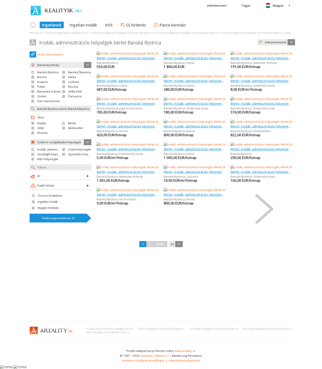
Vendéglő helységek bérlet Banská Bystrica (215, 328)
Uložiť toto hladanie (50, 54)
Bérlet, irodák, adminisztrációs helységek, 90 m (128, 103)
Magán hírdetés (48, 208)
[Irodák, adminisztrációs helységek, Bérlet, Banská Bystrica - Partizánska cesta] (148, 144)
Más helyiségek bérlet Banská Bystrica (108, 332)
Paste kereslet (172, 25)
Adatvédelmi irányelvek (184, 360)
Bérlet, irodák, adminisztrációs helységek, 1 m (261, 81)
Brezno (42, 77)
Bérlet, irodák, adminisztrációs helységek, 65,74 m (261, 126)
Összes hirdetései (50, 196)
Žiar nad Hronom (48, 101)
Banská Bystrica (47, 72)
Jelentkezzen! (217, 5)
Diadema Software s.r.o (156, 356)
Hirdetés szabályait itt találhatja (143, 360)
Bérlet (72, 123)
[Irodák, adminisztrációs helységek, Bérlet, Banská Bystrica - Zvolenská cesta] (214, 99)
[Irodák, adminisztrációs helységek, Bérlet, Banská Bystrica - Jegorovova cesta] (148, 99)
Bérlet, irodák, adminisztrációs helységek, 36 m (195, 103)
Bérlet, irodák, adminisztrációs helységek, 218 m (128, 149)
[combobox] (276, 42)
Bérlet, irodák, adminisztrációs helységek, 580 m (261, 172)
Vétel (40, 128)
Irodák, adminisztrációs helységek (60, 149)
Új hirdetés (136, 25)
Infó (109, 25)
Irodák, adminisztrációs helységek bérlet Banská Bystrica (100, 42)
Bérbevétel (75, 128)
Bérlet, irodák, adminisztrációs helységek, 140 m (195, 149)
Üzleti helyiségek (79, 149)
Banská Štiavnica (79, 72)
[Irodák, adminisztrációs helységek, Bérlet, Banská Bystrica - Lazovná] (209, 167)
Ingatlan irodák (83, 25)
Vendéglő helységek (51, 154)
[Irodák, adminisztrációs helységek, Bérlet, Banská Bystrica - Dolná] (140, 76)
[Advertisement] (161, 284)
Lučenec (73, 82)
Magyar (278, 5)
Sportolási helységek (82, 154)
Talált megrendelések (58, 218)
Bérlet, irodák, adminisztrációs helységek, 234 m (195, 172)
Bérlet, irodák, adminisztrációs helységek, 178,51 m (128, 194)
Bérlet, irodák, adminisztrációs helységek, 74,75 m (261, 103)
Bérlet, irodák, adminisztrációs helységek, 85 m (128, 81)
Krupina (42, 82)
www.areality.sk (185, 351)
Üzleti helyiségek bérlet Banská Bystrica (161, 328)
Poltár (41, 87)
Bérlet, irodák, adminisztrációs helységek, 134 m (195, 58)
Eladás (41, 123)
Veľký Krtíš (75, 91)
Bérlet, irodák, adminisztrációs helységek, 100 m (128, 58)
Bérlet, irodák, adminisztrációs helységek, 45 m (128, 126)
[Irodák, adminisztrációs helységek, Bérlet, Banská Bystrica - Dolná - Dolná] (212, 53)
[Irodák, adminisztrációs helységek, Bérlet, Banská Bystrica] (135, 53)
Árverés (42, 133)
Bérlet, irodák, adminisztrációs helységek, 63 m (128, 172)
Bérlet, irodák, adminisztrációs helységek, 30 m (195, 81)
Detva (72, 77)
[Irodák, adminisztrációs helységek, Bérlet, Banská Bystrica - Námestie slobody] (148, 167)
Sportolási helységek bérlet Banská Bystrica (267, 328)
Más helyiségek (47, 159)
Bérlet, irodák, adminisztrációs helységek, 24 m (261, 58)
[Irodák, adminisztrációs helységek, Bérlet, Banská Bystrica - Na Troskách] (145, 190)
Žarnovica (74, 96)
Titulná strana (33, 25)
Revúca (73, 87)
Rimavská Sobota (48, 91)
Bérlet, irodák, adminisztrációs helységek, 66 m (195, 126)
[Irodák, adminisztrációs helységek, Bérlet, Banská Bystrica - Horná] (140, 122)
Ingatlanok (52, 25)
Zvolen (41, 96)
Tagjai (245, 5)
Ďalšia (160, 244)
